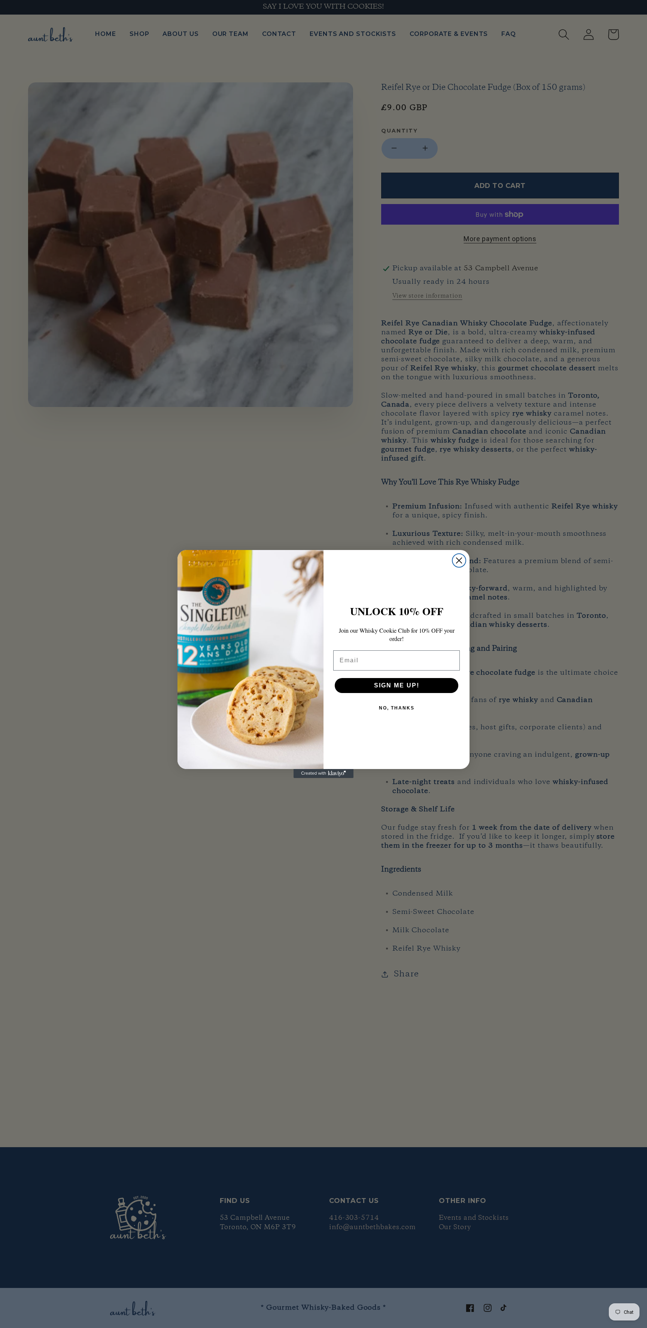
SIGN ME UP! (396, 685)
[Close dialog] (459, 560)
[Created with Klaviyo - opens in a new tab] (323, 773)
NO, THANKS (396, 708)
